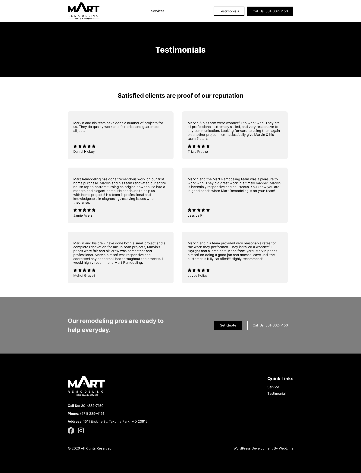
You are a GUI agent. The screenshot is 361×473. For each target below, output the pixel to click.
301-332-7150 (92, 406)
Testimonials (229, 11)
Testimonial (276, 393)
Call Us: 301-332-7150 (270, 11)
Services (157, 11)
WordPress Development (254, 448)
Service (273, 387)
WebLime (286, 448)
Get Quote (228, 325)
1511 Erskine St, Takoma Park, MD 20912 (115, 421)
